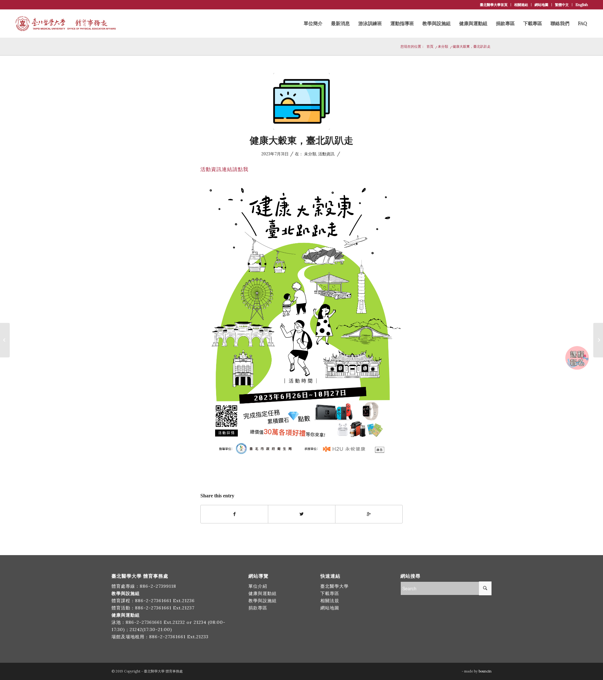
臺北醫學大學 (334, 586)
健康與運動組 (262, 593)
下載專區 (329, 593)
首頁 (429, 46)
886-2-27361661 (153, 600)
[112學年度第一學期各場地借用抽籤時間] (5, 340)
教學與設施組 (263, 600)
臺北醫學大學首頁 (494, 5)
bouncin (485, 671)
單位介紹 (257, 586)
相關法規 (329, 600)
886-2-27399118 (158, 586)
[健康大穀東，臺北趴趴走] (301, 101)
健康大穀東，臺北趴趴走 (301, 140)
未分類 (443, 46)
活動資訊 (326, 154)
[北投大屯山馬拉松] (598, 340)
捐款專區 (257, 608)
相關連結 (521, 5)
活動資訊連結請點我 (224, 169)
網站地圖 (541, 5)
